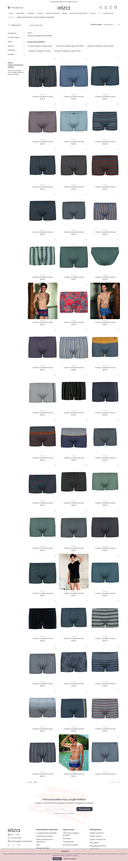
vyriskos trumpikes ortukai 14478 (67, 51)
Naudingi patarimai (98, 846)
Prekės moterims (97, 833)
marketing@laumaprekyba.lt (21, 841)
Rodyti (29, 782)
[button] (109, 24)
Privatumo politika (70, 845)
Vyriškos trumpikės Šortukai (42, 142)
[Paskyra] (105, 8)
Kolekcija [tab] (11, 50)
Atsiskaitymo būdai (44, 836)
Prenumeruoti (84, 809)
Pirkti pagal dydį (17, 8)
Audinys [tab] (11, 54)
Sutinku (57, 859)
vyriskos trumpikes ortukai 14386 (100, 46)
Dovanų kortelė (42, 848)
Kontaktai (67, 838)
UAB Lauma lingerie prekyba (71, 834)
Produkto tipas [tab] (14, 37)
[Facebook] (9, 845)
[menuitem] (11, 13)
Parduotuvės (68, 841)
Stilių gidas (94, 842)
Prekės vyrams (96, 836)
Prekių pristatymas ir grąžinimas (45, 840)
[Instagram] (14, 845)
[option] (42, 101)
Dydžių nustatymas (98, 839)
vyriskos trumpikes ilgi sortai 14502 (70, 46)
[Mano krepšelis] (115, 7)
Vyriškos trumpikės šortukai (39, 51)
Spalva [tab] (10, 46)
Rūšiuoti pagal (96, 24)
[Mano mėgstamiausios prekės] (110, 7)
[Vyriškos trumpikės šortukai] (42, 75)
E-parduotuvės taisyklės (46, 833)
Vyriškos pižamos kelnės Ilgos (40, 46)
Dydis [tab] (10, 42)
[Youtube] (18, 845)
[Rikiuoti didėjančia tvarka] (119, 24)
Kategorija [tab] (12, 33)
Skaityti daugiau (69, 859)
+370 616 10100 (15, 838)
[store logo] (64, 8)
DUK (38, 845)
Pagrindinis (11, 17)
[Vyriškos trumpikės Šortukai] (42, 120)
